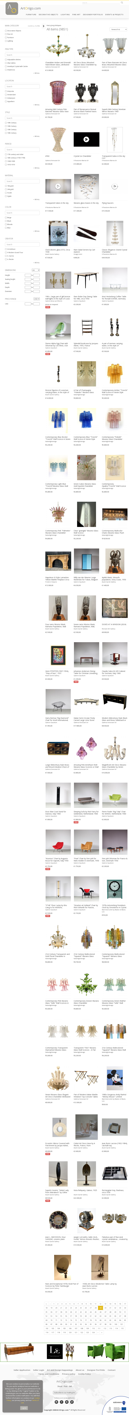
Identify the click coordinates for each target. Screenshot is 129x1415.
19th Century (11, 123)
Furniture (31, 14)
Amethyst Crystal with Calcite (17, 66)
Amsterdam (11, 95)
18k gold (10, 186)
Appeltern (10, 101)
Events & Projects (114, 14)
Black (9, 221)
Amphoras (11, 70)
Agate (9, 196)
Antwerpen (11, 98)
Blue (8, 228)
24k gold (10, 189)
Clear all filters (34, 26)
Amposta (10, 91)
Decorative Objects (48, 14)
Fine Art (76, 14)
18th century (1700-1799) (16, 158)
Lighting (65, 14)
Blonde (9, 224)
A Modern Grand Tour (15, 252)
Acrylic (9, 193)
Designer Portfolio (93, 14)
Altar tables (11, 63)
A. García (10, 256)
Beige (9, 217)
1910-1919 (11, 165)
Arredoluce (11, 249)
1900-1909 (11, 161)
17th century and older (15, 154)
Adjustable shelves (14, 60)
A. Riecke (10, 259)
